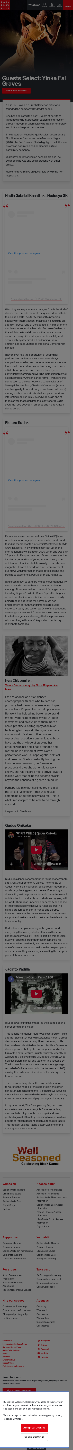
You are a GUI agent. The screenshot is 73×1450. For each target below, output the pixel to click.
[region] (34, 1419)
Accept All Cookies (34, 1428)
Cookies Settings (34, 1437)
